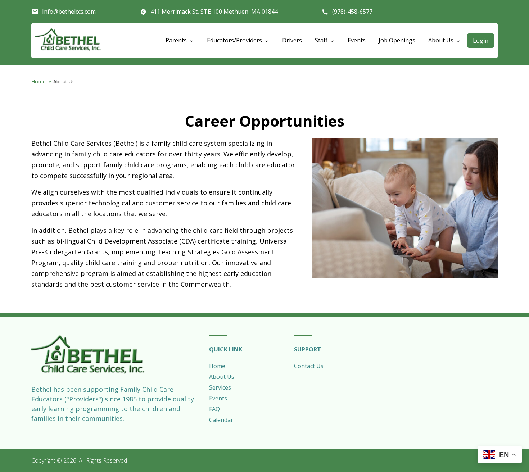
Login (480, 41)
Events (357, 40)
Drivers (292, 40)
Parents (177, 40)
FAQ (214, 409)
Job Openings (397, 40)
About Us (441, 40)
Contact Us (309, 366)
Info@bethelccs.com (69, 11)
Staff (322, 40)
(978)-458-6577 (352, 11)
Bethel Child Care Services (69, 41)
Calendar (221, 420)
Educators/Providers (235, 40)
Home (38, 81)
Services (220, 387)
